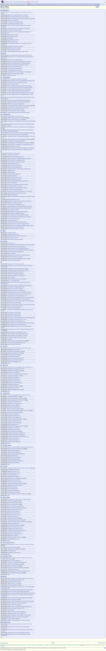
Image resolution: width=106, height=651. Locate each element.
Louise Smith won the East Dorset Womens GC (18, 333)
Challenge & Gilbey (11, 232)
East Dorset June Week (13, 237)
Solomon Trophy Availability (13, 618)
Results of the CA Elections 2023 (14, 30)
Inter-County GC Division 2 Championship (17, 119)
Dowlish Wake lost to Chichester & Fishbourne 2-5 (19, 571)
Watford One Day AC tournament (15, 203)
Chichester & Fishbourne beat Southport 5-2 (16, 562)
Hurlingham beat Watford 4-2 (14, 370)
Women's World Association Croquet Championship (18, 112)
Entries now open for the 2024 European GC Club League (20, 578)
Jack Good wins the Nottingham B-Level (16, 204)
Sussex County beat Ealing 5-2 (13, 408)
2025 (95, 4)
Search (27, 4)
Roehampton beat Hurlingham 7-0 (14, 351)
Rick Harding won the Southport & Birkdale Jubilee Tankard (20, 225)
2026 (98, 4)
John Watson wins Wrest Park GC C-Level (17, 319)
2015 (71, 4)
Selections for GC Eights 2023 (13, 307)
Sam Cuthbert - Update (12, 36)
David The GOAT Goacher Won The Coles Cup (18, 107)
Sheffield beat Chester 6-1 (13, 462)
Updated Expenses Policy (13, 39)
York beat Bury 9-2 (12, 550)
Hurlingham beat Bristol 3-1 (14, 356)
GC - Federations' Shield (6, 556)
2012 (63, 4)
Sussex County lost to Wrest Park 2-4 (16, 358)
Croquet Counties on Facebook (15, 66)
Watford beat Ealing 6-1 (12, 487)
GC (1, 262)
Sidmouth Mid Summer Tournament (15, 239)
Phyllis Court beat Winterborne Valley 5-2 (16, 453)
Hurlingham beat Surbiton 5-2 (13, 492)
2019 (82, 4)
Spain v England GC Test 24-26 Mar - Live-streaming (19, 615)
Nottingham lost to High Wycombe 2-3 (16, 368)
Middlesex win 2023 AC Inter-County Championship (18, 102)
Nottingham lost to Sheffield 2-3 (14, 457)
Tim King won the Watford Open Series (15, 287)
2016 (73, 4)
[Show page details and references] (0, 649)
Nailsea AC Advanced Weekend (15, 167)
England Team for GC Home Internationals (16, 611)
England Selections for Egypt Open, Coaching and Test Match (20, 601)
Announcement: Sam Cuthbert (14, 48)
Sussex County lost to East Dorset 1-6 (15, 506)
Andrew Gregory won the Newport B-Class (16, 193)
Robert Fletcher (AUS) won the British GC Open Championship (20, 127)
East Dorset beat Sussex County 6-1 (15, 398)
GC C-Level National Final (13, 280)
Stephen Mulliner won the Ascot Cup (16, 116)
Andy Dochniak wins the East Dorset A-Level (17, 295)
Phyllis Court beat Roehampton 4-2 (15, 483)
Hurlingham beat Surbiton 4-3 (14, 377)
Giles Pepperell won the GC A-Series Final (17, 279)
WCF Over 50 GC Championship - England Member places (20, 144)
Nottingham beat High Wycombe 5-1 (15, 485)
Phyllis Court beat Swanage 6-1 (15, 572)
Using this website (4, 643)
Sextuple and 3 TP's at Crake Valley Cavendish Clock (19, 168)
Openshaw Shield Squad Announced (16, 272)
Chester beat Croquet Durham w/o (14, 533)
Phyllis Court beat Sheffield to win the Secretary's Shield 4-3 (20, 447)
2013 (65, 4)
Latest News (21, 4)
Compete (17, 1)
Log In (97, 6)
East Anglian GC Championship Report (16, 141)
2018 (79, 4)
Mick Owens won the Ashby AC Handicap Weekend (19, 255)
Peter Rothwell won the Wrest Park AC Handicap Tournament (21, 244)
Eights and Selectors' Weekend (14, 179)
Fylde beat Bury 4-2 (11, 405)
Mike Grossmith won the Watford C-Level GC (17, 335)
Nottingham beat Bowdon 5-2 (13, 389)
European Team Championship (14, 604)
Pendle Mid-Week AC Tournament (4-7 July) (16, 236)
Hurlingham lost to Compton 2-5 (14, 417)
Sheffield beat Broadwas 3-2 (14, 450)
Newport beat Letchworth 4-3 (14, 415)
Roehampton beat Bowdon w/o (15, 354)
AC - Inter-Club (4, 346)
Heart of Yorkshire (12, 253)
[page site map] (2, 649)
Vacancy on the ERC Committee (14, 585)
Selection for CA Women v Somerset (16, 228)
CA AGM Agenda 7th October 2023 (15, 23)
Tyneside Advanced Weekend (13, 174)
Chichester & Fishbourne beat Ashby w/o (16, 567)
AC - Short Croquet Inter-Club (7, 542)
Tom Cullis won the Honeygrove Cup (16, 156)
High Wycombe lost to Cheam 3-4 (14, 537)
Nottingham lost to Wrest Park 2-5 (15, 528)
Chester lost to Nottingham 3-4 (13, 375)
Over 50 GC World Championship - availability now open (20, 149)
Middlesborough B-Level (13, 194)
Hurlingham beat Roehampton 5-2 (15, 382)
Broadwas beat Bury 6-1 (12, 455)
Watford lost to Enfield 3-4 (13, 535)
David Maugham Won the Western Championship (18, 105)
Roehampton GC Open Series (14, 314)
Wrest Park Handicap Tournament (15, 256)
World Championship (5, 622)
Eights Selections (11, 172)
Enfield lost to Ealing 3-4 (12, 518)
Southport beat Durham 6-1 (13, 569)
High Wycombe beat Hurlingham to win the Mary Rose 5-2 (20, 367)
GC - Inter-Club (4, 466)
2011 (60, 4)
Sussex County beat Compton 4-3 (15, 526)
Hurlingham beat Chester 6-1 (14, 469)
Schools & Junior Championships (15, 59)
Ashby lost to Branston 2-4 (13, 523)
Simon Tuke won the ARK (12, 155)
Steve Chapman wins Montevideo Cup (16, 321)
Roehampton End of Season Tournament (16, 246)
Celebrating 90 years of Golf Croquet (16, 579)
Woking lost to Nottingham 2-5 (13, 361)
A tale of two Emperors (12, 175)
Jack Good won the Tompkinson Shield (16, 160)
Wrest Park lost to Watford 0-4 (13, 372)
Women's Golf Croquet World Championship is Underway (19, 597)
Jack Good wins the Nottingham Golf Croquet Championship (20, 121)
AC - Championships (5, 77)
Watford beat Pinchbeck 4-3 (13, 387)
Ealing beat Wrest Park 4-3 (13, 509)
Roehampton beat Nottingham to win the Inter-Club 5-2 (19, 347)
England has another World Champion (16, 109)
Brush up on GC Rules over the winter (16, 263)
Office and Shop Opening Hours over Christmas (18, 16)
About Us (7, 1)
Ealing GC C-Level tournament (14, 316)
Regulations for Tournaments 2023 (15, 46)
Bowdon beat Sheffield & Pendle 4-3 (16, 360)
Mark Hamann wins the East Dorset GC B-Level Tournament (21, 322)
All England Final (11, 243)
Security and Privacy (102, 642)
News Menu (4, 4)
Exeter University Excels (12, 84)
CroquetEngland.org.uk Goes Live (14, 70)
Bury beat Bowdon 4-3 (13, 431)
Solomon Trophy (10, 610)
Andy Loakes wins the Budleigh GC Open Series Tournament (20, 297)
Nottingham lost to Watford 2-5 (14, 476)
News (28, 1)
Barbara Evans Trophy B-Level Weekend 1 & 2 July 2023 (19, 191)
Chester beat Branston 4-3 (13, 504)
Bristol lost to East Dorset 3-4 (14, 380)
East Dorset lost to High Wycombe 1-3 (15, 374)
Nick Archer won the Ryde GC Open (15, 306)
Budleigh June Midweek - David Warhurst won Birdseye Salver (21, 196)
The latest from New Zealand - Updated (16, 110)
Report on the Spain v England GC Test (16, 608)
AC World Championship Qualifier (14, 189)
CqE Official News (5, 10)
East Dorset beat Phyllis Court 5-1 (15, 502)
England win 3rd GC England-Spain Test (16, 340)
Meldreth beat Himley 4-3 (13, 565)
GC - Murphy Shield (5, 497)
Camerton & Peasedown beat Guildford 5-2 (17, 530)
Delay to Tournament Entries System (15, 73)
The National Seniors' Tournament (14, 186)
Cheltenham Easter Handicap (13, 260)
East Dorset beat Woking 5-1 (13, 490)
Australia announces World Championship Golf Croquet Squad (21, 593)
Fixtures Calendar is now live (13, 49)
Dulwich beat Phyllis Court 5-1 (13, 473)
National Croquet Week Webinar (15, 68)
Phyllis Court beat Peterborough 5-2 (15, 448)
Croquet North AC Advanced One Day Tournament (18, 223)
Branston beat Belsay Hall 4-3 (14, 532)
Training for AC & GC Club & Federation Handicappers (19, 71)
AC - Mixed (3, 230)
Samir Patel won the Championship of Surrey (17, 82)
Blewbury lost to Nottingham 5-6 (14, 549)
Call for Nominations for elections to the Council (17, 51)
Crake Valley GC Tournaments (14, 312)
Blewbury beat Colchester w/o (13, 552)
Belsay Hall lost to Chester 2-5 (14, 480)
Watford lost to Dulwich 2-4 (13, 471)
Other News (3, 53)
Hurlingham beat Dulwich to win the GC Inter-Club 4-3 (19, 467)
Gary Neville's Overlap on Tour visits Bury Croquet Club (19, 61)
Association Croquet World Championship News (17, 181)
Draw (9, 363)
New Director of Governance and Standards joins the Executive (21, 18)
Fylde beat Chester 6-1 (12, 422)
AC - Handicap (4, 241)
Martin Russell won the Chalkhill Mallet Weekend (18, 248)
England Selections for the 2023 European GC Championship (21, 148)
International (3, 576)
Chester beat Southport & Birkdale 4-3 (16, 433)
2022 (90, 4)
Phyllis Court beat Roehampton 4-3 (15, 507)
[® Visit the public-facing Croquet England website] (2, 2)
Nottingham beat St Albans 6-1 (14, 401)
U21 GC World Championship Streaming (16, 342)
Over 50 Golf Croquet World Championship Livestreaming (19, 589)
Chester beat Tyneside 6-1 (13, 386)
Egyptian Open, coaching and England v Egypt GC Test (19, 606)
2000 (30, 4)
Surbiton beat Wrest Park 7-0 (14, 353)
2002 (36, 4)
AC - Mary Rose (4, 365)
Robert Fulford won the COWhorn (14, 177)
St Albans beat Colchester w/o (13, 441)
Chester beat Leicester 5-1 (13, 516)
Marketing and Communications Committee (15, 649)
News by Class (15, 4)
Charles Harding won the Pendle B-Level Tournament (19, 216)
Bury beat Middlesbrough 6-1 (14, 459)
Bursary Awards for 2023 (12, 34)
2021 (87, 4)
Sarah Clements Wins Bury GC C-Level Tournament (18, 299)
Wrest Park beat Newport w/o (13, 379)
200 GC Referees (11, 277)
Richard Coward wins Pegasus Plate (16, 251)
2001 (33, 4)
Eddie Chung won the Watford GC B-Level (17, 332)
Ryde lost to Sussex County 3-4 (14, 514)
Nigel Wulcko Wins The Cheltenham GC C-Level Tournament (20, 300)
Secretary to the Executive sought (15, 22)
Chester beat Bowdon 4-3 (12, 474)
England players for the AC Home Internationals (18, 616)
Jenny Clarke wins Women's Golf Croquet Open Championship (21, 132)
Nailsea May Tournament (13, 209)
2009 (55, 4)
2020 (84, 4)
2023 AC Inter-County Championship (16, 103)
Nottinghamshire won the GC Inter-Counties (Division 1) (20, 292)
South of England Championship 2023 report (17, 79)
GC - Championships (5, 114)
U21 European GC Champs (14, 146)
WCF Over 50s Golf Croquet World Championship (18, 591)
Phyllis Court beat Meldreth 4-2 (14, 560)
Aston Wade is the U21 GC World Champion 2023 (18, 632)
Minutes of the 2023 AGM (12, 20)
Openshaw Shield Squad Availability (15, 273)
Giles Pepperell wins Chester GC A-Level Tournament (19, 294)
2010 (57, 4)
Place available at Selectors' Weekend (16, 161)
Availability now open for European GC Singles (18, 268)
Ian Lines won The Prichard (14, 218)
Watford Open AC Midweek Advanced (16, 213)
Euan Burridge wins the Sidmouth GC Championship (18, 142)
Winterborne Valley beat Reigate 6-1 (16, 460)
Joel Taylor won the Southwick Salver (15, 227)
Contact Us (53, 642)
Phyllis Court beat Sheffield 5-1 (14, 564)
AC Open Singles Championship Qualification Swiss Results (20, 92)
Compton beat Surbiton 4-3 (14, 440)
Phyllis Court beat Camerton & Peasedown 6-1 (17, 493)
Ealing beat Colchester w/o (13, 539)
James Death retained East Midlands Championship (18, 100)
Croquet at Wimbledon (12, 182)
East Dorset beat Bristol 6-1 (13, 414)
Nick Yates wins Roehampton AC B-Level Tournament (19, 208)
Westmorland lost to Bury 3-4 (13, 412)
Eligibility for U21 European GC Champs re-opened (18, 620)
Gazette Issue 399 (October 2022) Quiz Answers (18, 65)
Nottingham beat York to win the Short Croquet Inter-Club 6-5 (21, 544)
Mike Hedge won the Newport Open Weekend (18, 211)
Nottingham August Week (13, 234)
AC (1, 151)
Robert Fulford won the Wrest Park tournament (17, 187)
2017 (76, 4)
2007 (49, 4)
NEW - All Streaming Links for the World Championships (19, 85)
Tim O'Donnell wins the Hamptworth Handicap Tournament (20, 250)
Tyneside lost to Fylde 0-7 (13, 438)
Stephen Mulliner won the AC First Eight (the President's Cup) (21, 80)
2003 (38, 4)
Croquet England (8, 647)
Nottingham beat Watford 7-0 (14, 429)
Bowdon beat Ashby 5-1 (12, 488)
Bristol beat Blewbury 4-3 (13, 424)
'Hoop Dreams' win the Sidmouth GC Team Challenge (19, 285)
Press (4, 8)
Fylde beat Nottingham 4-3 (13, 396)
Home (32, 1)
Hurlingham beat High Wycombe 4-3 (16, 426)
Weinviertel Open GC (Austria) (14, 344)
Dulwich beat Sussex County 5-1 (15, 481)
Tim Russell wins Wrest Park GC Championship (17, 134)
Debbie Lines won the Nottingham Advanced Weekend (19, 158)
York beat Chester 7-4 (12, 547)
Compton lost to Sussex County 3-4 (15, 403)
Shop (36, 1)
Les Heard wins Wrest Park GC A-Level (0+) (16, 337)
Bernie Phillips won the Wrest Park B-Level (17, 324)
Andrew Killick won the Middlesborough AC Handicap (19, 258)
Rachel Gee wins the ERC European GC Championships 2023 (21, 317)
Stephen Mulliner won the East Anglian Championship (19, 139)
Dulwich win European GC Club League (16, 275)
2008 (52, 4)
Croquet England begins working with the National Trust (20, 55)
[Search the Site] (105, 2)
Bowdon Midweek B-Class (13, 199)
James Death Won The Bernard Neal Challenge (18, 215)
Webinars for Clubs (11, 75)
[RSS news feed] (1, 637)
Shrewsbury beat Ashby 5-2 (14, 427)
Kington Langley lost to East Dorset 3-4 (15, 400)
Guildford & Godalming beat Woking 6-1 (16, 434)
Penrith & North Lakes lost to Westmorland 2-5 (18, 436)
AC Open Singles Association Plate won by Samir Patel (19, 89)
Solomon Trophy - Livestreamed (14, 583)
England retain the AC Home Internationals (17, 603)
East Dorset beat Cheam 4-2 (14, 513)
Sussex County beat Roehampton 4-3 (15, 419)
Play (12, 1)
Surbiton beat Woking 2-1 (13, 384)
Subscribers (22, 1)
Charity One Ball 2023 (12, 220)
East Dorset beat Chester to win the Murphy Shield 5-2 (19, 499)
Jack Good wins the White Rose (15, 165)
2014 (68, 4)
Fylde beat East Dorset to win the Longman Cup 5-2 (18, 394)
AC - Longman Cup (5, 393)
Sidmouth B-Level (11, 170)
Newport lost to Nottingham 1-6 (14, 407)
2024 (92, 4)
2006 (47, 4)
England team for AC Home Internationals (17, 613)
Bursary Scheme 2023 (12, 41)
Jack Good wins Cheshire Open (14, 302)
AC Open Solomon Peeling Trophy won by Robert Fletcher (19, 87)
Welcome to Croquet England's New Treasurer (18, 15)
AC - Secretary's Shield (6, 445)
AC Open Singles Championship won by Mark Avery (18, 91)
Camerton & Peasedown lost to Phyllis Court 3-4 (17, 521)
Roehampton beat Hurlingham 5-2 (14, 520)
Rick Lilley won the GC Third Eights (15, 288)
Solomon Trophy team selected (14, 599)
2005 (44, 4)
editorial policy (82, 645)
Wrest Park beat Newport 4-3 (14, 511)
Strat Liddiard (10, 38)
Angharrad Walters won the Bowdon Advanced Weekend (19, 206)
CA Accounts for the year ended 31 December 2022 (18, 28)
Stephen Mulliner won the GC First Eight (16, 117)
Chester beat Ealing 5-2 (12, 500)
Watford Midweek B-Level (13, 163)
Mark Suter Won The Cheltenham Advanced (17, 222)
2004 (41, 4)
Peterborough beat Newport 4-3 (14, 452)
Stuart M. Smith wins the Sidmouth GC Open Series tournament (21, 304)
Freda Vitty (9, 339)
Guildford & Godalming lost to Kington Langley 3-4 (18, 410)
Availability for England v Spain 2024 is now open (18, 270)
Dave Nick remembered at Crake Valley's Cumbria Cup (19, 201)
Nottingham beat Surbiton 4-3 (14, 349)
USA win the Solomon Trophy (14, 581)
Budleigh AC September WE (14, 153)
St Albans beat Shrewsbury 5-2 (14, 420)
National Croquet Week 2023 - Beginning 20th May (19, 63)
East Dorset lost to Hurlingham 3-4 (15, 478)
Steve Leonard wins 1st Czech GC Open (16, 290)
